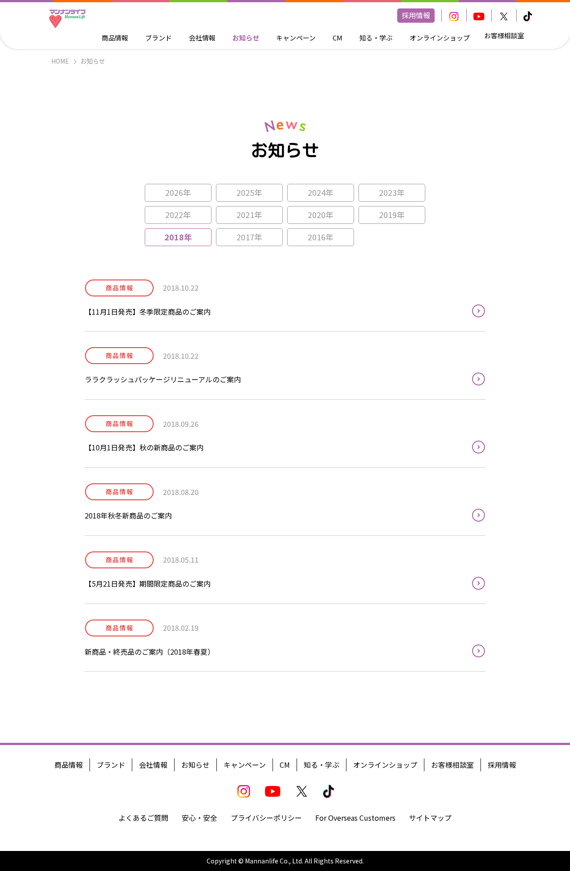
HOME (60, 61)
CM (337, 37)
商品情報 (115, 37)
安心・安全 (199, 817)
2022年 (178, 214)
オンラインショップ (440, 37)
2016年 (321, 237)
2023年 (392, 192)
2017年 (249, 237)
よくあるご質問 (143, 817)
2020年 (321, 214)
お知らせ (245, 37)
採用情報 (416, 15)
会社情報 (202, 37)
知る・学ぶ (376, 37)
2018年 (178, 237)
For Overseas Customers (355, 817)
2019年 (392, 214)
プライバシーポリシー (266, 817)
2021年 (249, 214)
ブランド (158, 37)
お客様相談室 (504, 35)
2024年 (321, 192)
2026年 (178, 192)
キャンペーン (296, 37)
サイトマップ (430, 817)
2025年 (249, 192)
